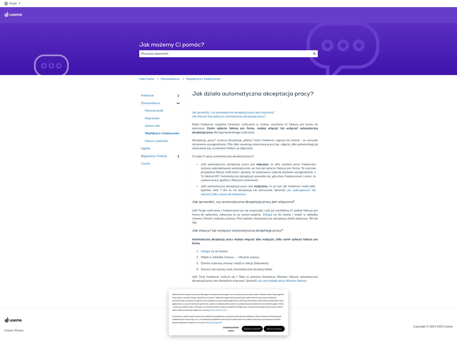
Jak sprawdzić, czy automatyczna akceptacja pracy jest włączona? (233, 112)
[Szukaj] (314, 53)
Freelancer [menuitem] (147, 95)
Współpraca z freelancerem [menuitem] (162, 133)
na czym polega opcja (282, 280)
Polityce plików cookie (218, 310)
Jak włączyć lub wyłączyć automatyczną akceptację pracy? (228, 116)
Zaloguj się (270, 214)
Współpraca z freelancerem (203, 79)
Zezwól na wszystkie (252, 329)
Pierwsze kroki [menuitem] (154, 110)
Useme (8, 330)
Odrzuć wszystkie (274, 329)
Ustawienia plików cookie (231, 328)
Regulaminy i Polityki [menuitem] (154, 156)
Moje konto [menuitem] (152, 118)
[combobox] (225, 53)
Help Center (146, 79)
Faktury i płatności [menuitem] (156, 141)
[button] (178, 95)
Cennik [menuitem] (145, 163)
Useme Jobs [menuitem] (152, 125)
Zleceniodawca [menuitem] (150, 103)
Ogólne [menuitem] (145, 148)
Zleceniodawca (170, 79)
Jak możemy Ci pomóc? (171, 45)
